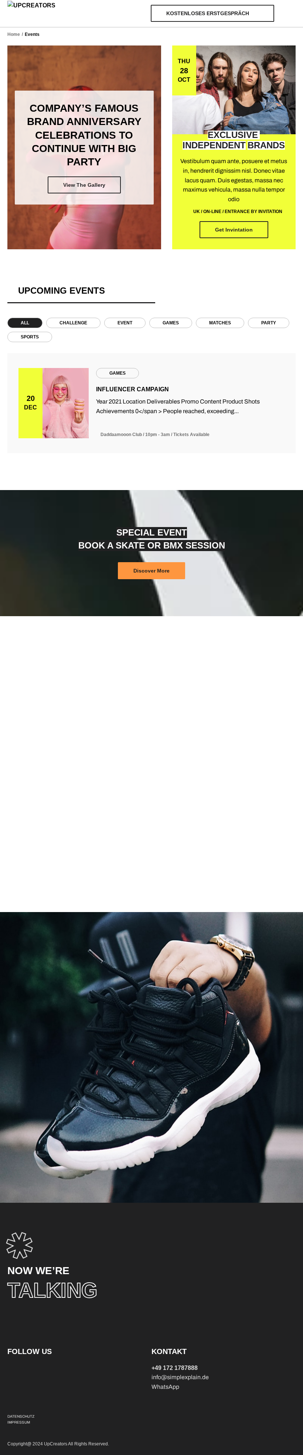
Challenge (73, 322)
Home (13, 34)
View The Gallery (84, 185)
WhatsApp (165, 1387)
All (25, 322)
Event (125, 322)
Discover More (151, 571)
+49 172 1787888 (175, 1368)
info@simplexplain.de (180, 1377)
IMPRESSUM (18, 1422)
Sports (30, 337)
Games (171, 322)
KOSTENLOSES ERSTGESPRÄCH (207, 13)
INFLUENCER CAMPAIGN (132, 389)
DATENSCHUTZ (20, 1416)
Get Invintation (234, 230)
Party (268, 322)
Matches (220, 322)
